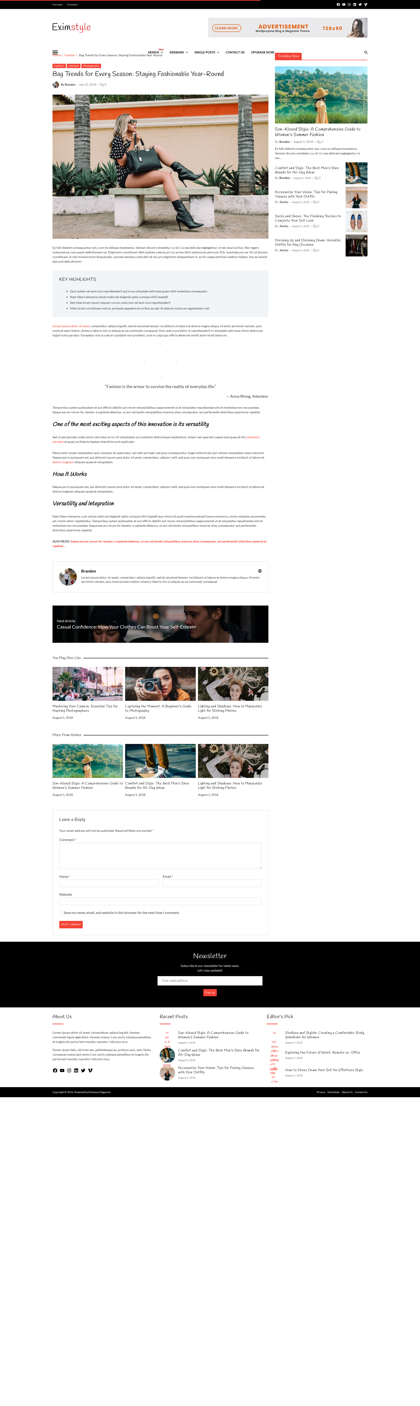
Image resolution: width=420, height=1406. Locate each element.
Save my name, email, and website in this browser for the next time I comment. (122, 913)
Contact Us (235, 52)
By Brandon (68, 84)
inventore (252, 437)
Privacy (321, 1092)
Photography (91, 65)
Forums (57, 4)
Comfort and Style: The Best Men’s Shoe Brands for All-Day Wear (157, 785)
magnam (68, 462)
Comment (67, 840)
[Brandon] (68, 577)
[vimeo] (366, 4)
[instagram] (349, 4)
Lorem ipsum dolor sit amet (71, 326)
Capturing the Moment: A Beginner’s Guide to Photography (158, 708)
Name (64, 876)
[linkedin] (355, 4)
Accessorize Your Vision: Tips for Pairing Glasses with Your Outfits (306, 194)
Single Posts (204, 52)
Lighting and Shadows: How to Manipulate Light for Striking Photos (230, 708)
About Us (347, 1092)
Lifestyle (73, 65)
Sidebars (177, 52)
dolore (57, 462)
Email (168, 876)
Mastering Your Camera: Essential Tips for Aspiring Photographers (85, 708)
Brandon (88, 571)
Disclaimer (333, 1092)
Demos (155, 51)
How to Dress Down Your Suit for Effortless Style (324, 1070)
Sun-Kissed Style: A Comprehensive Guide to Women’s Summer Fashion (87, 785)
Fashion (59, 65)
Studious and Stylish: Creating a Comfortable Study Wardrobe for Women (324, 1035)
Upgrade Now (262, 52)
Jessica (283, 202)
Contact (72, 4)
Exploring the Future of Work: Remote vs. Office (322, 1053)
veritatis (58, 441)
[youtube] (344, 4)
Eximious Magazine (99, 1092)
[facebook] (338, 4)
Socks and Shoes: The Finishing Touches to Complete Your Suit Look (308, 218)
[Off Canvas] (55, 52)
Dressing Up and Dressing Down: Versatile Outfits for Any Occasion (308, 242)
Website (65, 894)
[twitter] (360, 4)
